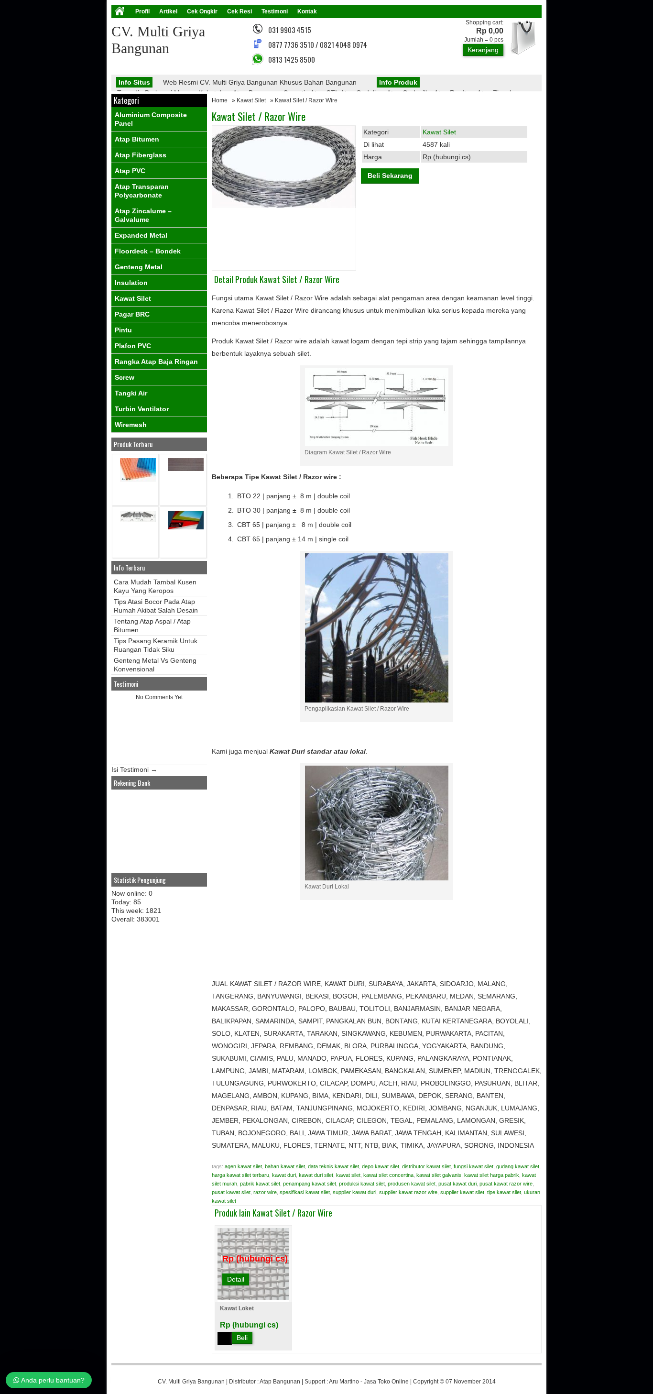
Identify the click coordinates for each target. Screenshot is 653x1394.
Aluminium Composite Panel (151, 119)
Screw (124, 377)
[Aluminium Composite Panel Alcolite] (186, 527)
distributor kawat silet (426, 1166)
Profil (142, 11)
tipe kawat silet (504, 1192)
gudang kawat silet (517, 1166)
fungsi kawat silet (473, 1166)
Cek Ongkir (202, 11)
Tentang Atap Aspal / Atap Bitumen (152, 625)
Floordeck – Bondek (148, 251)
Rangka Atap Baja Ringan (156, 361)
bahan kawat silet (285, 1166)
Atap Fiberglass (140, 155)
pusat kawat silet (231, 1192)
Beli (242, 1337)
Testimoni (274, 11)
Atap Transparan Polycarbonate (142, 191)
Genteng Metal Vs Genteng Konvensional (155, 665)
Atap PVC (130, 171)
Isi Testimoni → (134, 769)
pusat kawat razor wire (506, 1183)
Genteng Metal (139, 267)
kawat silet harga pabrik (491, 1175)
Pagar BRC (132, 314)
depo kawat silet (380, 1166)
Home (220, 100)
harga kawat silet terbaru (240, 1175)
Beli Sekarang (390, 175)
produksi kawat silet (362, 1183)
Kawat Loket (237, 1308)
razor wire (265, 1192)
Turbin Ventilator (142, 409)
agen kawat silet (243, 1166)
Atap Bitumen (137, 139)
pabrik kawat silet (260, 1183)
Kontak (307, 11)
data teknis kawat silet (333, 1166)
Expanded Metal (141, 235)
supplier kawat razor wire (408, 1192)
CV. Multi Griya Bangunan (191, 1381)
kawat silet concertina (388, 1175)
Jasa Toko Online (386, 1381)
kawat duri (284, 1175)
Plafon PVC (133, 346)
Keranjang (483, 50)
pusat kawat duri (457, 1183)
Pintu (123, 330)
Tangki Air (131, 393)
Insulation (131, 282)
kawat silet (348, 1175)
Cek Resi (239, 11)
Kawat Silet (251, 100)
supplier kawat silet (462, 1192)
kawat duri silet (316, 1175)
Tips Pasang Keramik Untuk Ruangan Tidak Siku (155, 645)
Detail (235, 1279)
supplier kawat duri (354, 1192)
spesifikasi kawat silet (305, 1192)
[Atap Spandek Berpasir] (186, 468)
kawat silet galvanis (438, 1175)
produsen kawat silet (411, 1183)
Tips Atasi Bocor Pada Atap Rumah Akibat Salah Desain (156, 606)
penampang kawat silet (309, 1183)
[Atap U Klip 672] (138, 519)
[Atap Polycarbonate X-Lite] (138, 479)
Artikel (168, 11)
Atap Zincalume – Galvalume (143, 215)
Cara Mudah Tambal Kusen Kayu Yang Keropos (155, 586)
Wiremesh (131, 424)
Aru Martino (344, 1381)
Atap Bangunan (280, 1381)
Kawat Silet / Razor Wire (258, 116)
